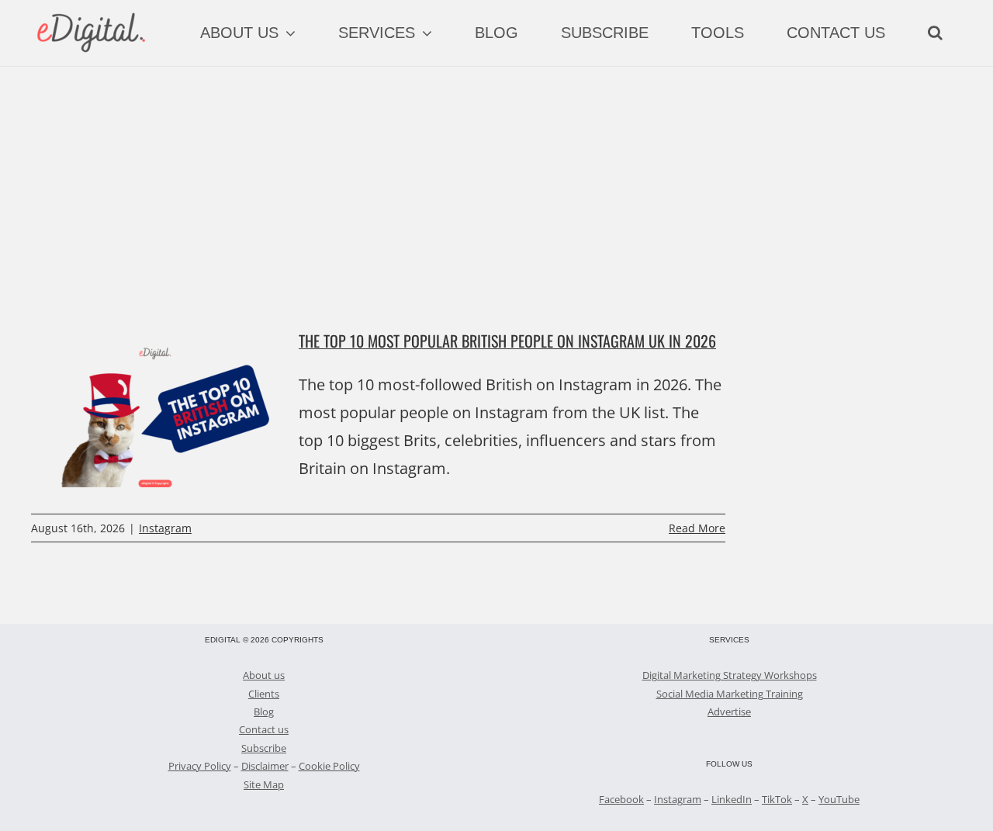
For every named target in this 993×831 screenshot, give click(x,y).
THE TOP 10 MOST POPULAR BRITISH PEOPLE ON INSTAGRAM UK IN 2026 (507, 340)
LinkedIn (731, 799)
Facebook (621, 799)
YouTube (839, 799)
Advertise (729, 711)
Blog (264, 711)
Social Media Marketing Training (729, 694)
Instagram (165, 528)
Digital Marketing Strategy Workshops (729, 675)
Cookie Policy (329, 766)
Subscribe (263, 748)
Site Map (264, 784)
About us (264, 675)
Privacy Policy (199, 766)
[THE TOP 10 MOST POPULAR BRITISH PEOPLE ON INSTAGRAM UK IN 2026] (155, 409)
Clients (263, 694)
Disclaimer (265, 766)
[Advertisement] (496, 183)
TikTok (777, 799)
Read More (697, 528)
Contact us (264, 729)
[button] (935, 32)
